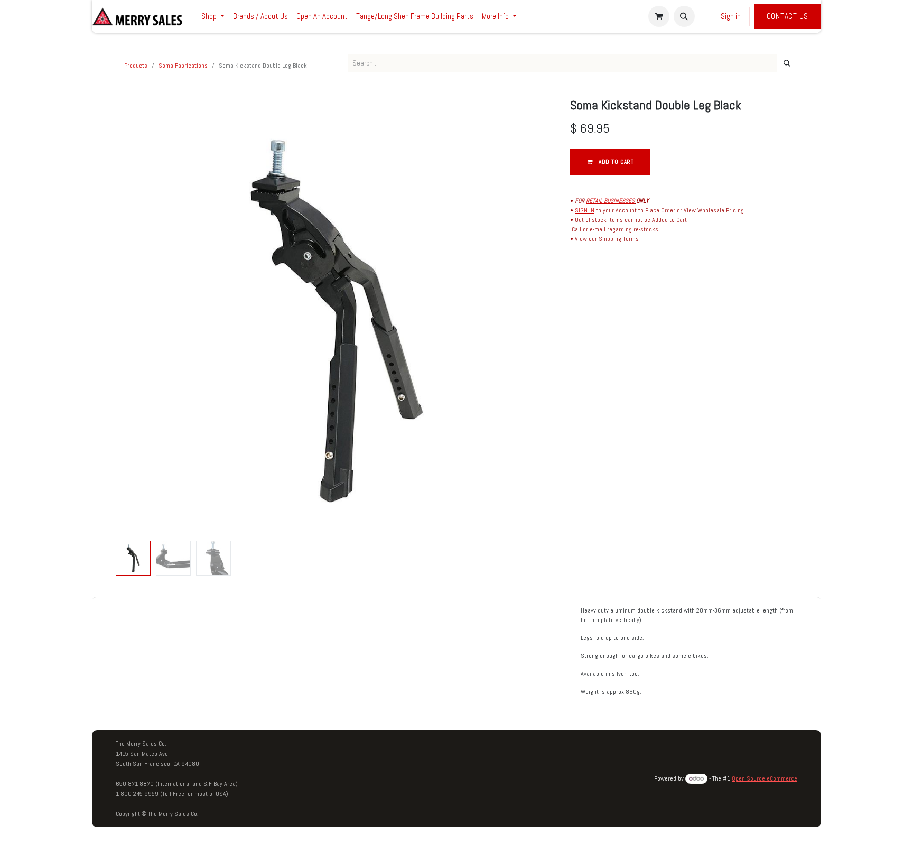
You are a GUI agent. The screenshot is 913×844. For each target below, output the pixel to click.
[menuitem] (213, 16)
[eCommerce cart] (658, 16)
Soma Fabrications (183, 65)
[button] (684, 16)
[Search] (787, 63)
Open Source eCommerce (764, 778)
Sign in (731, 16)
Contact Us (788, 16)
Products (135, 65)
